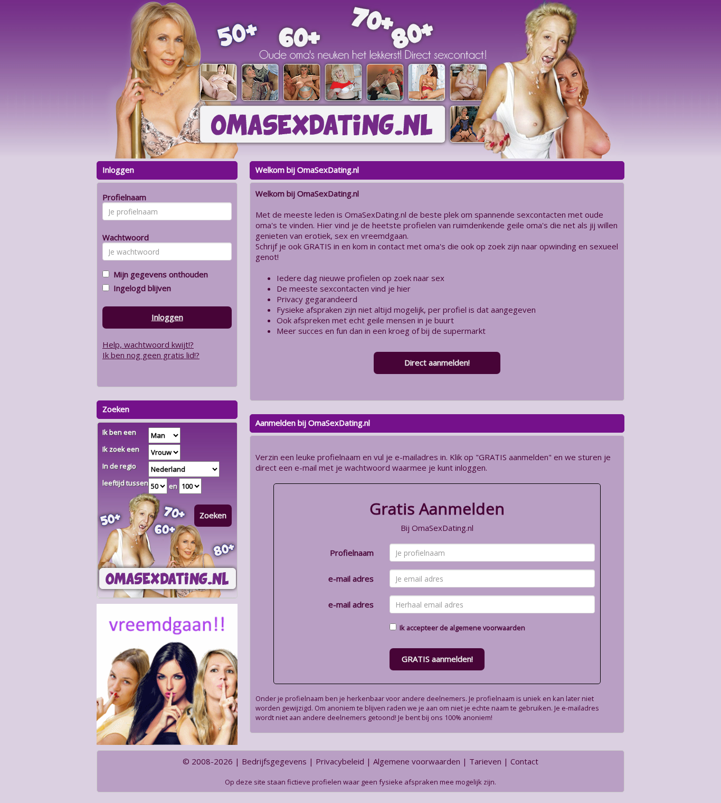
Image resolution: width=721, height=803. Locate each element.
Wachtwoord (122, 237)
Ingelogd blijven (140, 288)
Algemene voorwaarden (416, 761)
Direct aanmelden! (437, 362)
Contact (524, 761)
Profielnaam (352, 552)
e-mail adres (351, 578)
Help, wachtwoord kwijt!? (148, 344)
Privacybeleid (340, 761)
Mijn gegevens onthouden (158, 274)
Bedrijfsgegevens (274, 761)
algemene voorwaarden (487, 627)
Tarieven (485, 761)
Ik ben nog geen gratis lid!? (151, 355)
